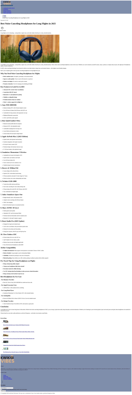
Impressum (5, 376)
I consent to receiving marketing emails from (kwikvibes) (14, 389)
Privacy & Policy (7, 377)
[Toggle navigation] (1, 4)
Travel (4, 16)
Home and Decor (7, 10)
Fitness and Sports (7, 13)
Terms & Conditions (7, 379)
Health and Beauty (7, 11)
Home (4, 15)
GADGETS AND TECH (9, 8)
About (4, 375)
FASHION (5, 9)
